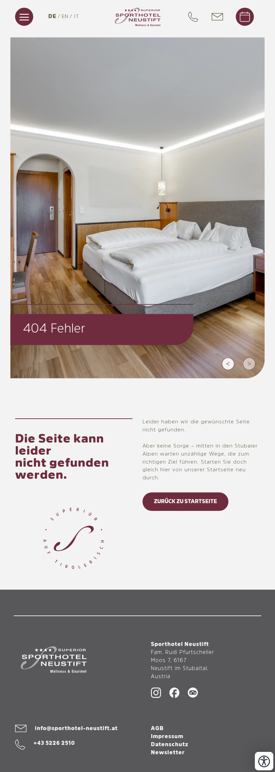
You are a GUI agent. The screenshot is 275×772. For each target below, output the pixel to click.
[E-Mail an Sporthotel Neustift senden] (221, 17)
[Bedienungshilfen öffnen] (264, 761)
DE (52, 16)
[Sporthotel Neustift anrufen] (195, 17)
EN (65, 16)
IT (76, 16)
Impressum (167, 736)
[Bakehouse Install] (138, 17)
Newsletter (168, 752)
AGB (157, 728)
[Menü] (24, 16)
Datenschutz (169, 744)
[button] (228, 363)
